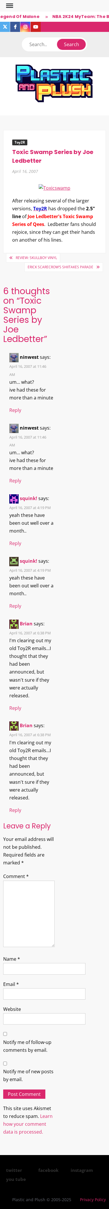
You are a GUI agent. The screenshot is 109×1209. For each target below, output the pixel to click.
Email (11, 984)
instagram (82, 1170)
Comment (16, 876)
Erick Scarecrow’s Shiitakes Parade (60, 267)
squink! (28, 498)
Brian (26, 623)
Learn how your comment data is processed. (28, 1124)
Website (12, 1009)
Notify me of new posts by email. (28, 1075)
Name (11, 959)
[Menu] (9, 6)
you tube (16, 1179)
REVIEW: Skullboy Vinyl (36, 257)
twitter (14, 1170)
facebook (48, 1170)
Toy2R (20, 142)
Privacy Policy (93, 1199)
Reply (15, 410)
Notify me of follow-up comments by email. (27, 1046)
